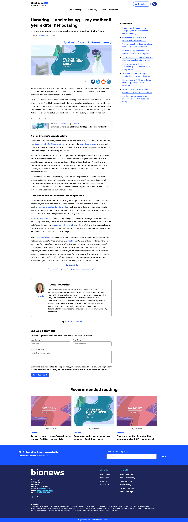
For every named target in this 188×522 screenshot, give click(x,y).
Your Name (35, 340)
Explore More (125, 470)
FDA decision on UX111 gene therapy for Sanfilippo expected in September (137, 83)
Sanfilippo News (43, 237)
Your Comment (37, 349)
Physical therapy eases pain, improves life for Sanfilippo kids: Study (135, 99)
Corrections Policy (127, 478)
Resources (113, 9)
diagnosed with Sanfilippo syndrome (50, 144)
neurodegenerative (88, 144)
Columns (64, 124)
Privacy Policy (125, 485)
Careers (103, 481)
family (70, 321)
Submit (163, 456)
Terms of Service (127, 488)
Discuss (70, 42)
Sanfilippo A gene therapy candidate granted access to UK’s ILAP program (136, 67)
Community (92, 9)
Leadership (105, 478)
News (104, 9)
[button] (142, 4)
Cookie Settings (126, 492)
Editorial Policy (126, 481)
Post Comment (40, 375)
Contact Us (105, 485)
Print (81, 42)
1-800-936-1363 (43, 493)
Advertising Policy (127, 474)
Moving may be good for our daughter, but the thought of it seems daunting (135, 31)
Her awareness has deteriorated (52, 207)
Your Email (77, 340)
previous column (43, 218)
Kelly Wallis (41, 35)
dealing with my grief (64, 225)
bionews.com (44, 488)
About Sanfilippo (75, 9)
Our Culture (105, 474)
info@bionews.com (45, 491)
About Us (104, 470)
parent (79, 321)
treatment (72, 241)
